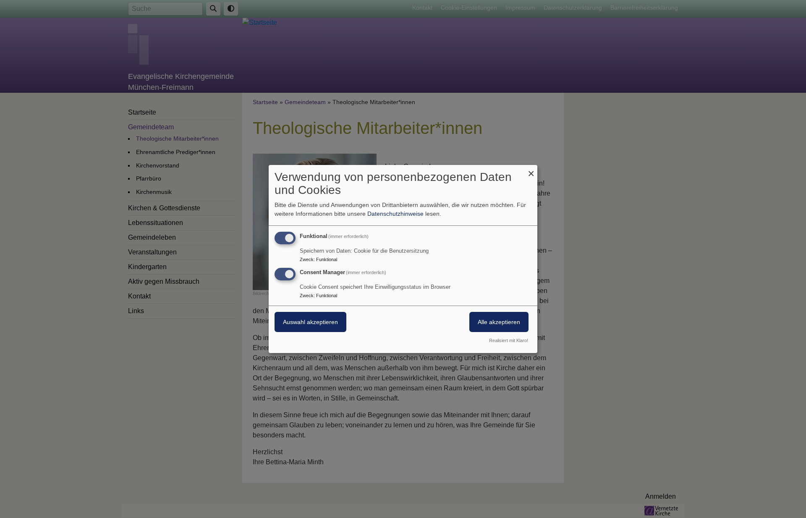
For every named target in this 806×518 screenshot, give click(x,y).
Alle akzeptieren (499, 322)
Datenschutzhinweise (395, 213)
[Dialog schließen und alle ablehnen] (531, 170)
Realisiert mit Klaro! (508, 340)
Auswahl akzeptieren (310, 322)
